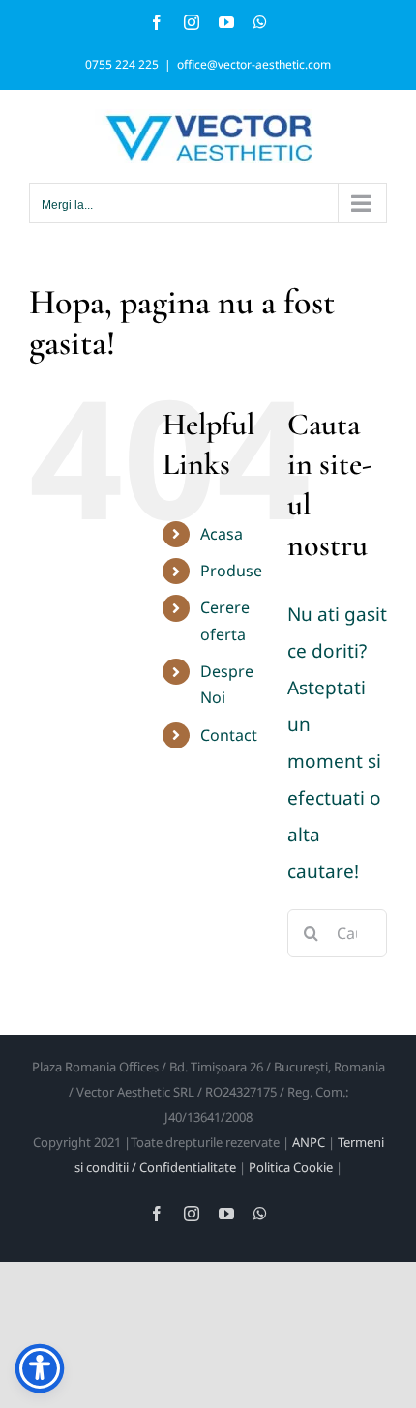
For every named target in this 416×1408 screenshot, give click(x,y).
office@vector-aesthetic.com (254, 64)
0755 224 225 (122, 64)
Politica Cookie (291, 1167)
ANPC (308, 1142)
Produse (231, 570)
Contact (228, 735)
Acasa (221, 533)
